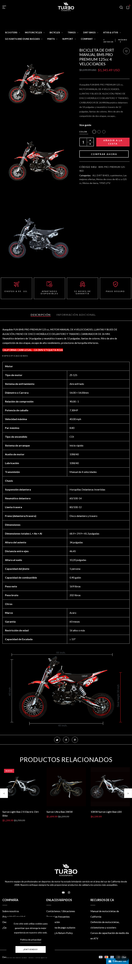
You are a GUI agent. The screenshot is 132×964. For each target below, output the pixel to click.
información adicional (76, 314)
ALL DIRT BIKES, (101, 175)
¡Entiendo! (30, 949)
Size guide (85, 124)
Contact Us (118, 961)
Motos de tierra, (91, 183)
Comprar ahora (104, 154)
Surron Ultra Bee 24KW (60, 811)
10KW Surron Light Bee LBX (106, 811)
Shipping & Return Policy (59, 933)
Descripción (41, 314)
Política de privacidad (30, 939)
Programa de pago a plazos (60, 927)
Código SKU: (88, 167)
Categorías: (85, 175)
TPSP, (102, 183)
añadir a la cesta (113, 142)
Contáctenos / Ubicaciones (60, 911)
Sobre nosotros (10, 911)
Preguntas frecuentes (58, 916)
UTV (108, 183)
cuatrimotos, (116, 175)
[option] (22, 797)
